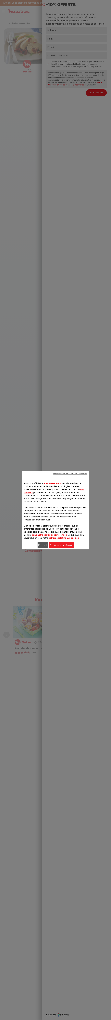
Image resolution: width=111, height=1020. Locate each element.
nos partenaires (52, 483)
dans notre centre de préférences (49, 534)
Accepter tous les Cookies (61, 545)
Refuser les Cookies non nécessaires (70, 473)
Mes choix (43, 545)
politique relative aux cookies (64, 537)
